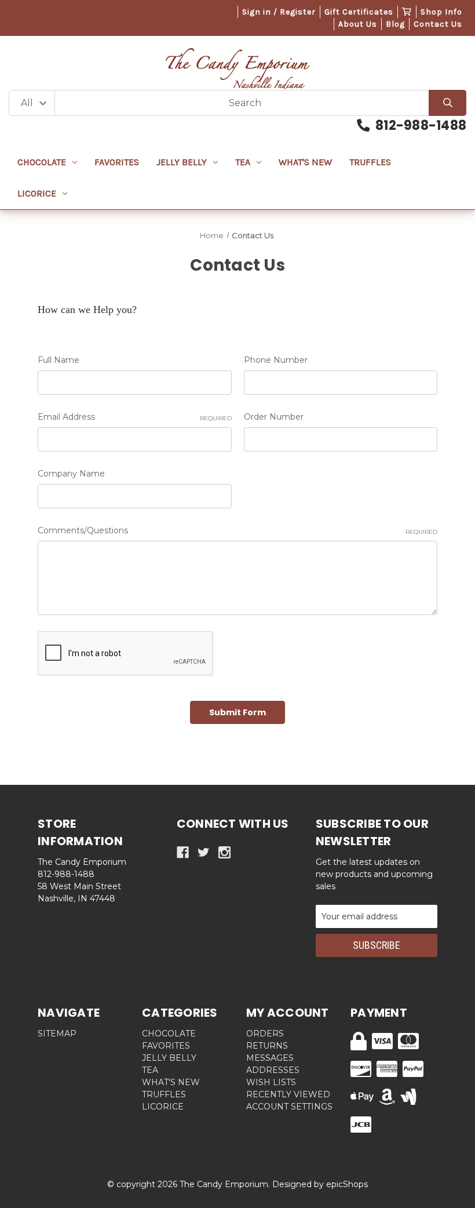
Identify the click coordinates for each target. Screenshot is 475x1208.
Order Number (274, 417)
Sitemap (57, 1033)
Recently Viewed (288, 1094)
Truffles (370, 162)
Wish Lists (271, 1082)
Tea (242, 162)
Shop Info (441, 12)
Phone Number (276, 360)
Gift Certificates (358, 12)
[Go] (447, 103)
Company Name (71, 473)
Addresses (272, 1070)
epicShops (347, 1184)
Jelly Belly (181, 162)
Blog (395, 24)
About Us (357, 24)
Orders (265, 1033)
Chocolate (41, 162)
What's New (305, 162)
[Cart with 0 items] (407, 12)
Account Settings (289, 1106)
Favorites (116, 162)
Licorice (36, 193)
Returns (267, 1045)
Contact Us (438, 24)
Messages (270, 1058)
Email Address (135, 417)
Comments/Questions (237, 530)
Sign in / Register (279, 12)
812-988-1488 (420, 125)
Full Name (58, 360)
